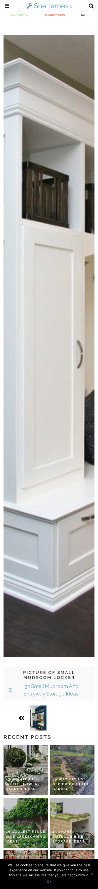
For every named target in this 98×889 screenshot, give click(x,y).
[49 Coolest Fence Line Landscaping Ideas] (26, 823)
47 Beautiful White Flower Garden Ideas (22, 784)
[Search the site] (91, 6)
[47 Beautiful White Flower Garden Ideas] (26, 770)
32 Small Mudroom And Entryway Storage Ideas (50, 690)
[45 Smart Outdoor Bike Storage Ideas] (72, 823)
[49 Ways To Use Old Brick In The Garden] (72, 770)
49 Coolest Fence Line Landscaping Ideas (25, 836)
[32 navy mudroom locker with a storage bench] (38, 718)
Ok (49, 882)
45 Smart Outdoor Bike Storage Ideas (69, 836)
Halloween (19, 15)
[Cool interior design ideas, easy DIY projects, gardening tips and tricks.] (49, 8)
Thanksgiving (54, 15)
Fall (84, 15)
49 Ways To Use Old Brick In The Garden (71, 784)
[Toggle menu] (7, 6)
